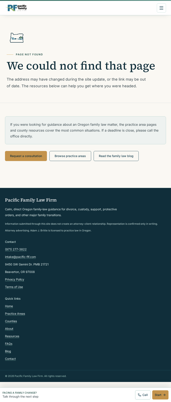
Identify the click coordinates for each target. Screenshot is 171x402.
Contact (10, 358)
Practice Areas (15, 313)
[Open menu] (161, 8)
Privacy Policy (14, 279)
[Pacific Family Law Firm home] (16, 8)
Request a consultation (26, 156)
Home (9, 306)
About (9, 328)
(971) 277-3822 (16, 249)
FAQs (8, 343)
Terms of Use (14, 287)
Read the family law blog (116, 156)
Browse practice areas (70, 156)
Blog (8, 351)
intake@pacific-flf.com (20, 257)
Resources (12, 336)
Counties (11, 321)
